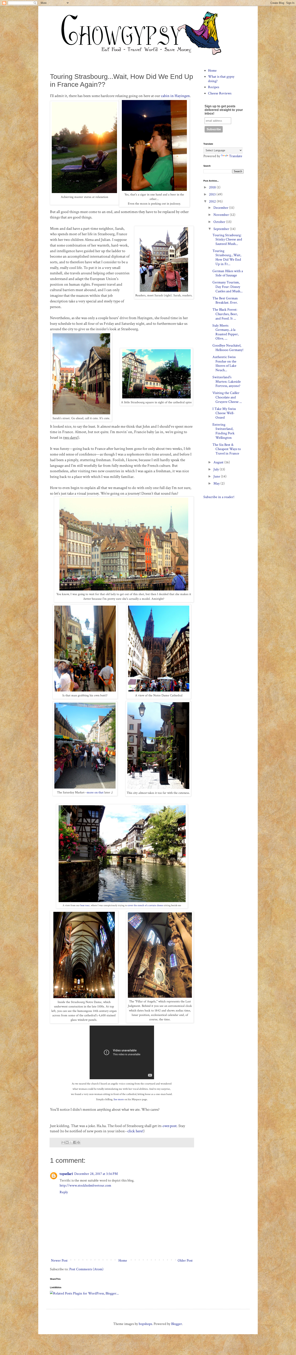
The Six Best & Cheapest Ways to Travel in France (226, 449)
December (221, 207)
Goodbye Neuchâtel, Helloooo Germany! (227, 347)
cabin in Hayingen (175, 95)
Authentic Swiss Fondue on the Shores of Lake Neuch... (224, 363)
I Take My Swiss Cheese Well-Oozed (224, 413)
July (216, 469)
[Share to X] (71, 1142)
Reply (64, 1192)
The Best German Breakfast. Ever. (225, 300)
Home (122, 1260)
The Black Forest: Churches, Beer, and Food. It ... (225, 314)
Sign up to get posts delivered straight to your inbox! (224, 109)
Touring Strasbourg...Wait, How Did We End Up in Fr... (226, 257)
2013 (212, 194)
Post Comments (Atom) (86, 1269)
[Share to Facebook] (75, 1142)
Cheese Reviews (219, 93)
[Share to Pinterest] (79, 1142)
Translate (235, 156)
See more (119, 1099)
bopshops (145, 1324)
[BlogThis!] (67, 1142)
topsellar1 (66, 1173)
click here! (135, 1131)
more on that (95, 792)
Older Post (185, 1260)
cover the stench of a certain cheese (146, 905)
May (216, 483)
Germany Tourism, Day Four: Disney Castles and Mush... (227, 286)
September (221, 229)
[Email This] (63, 1142)
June (217, 476)
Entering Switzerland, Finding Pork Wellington (223, 431)
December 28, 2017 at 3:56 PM (96, 1173)
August (218, 462)
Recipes (213, 87)
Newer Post (59, 1260)
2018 (213, 187)
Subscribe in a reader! (218, 497)
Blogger (176, 1324)
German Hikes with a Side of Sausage (227, 273)
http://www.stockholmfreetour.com (85, 1185)
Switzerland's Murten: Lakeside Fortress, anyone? (226, 381)
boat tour (85, 905)
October (219, 221)
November (221, 214)
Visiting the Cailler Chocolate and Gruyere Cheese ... (227, 397)
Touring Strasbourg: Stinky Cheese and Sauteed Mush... (227, 239)
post (169, 1125)
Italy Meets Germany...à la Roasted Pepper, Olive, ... (225, 332)
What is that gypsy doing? (221, 78)
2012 (213, 201)
